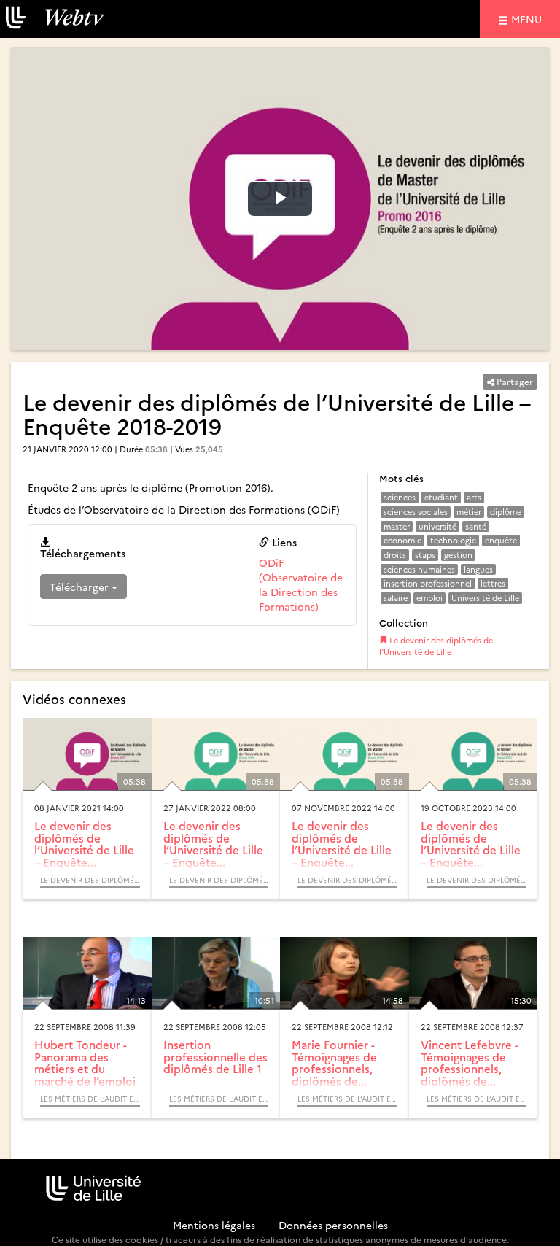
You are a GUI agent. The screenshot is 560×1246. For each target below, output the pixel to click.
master (397, 526)
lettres (493, 583)
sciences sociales (416, 511)
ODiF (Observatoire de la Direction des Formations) (301, 584)
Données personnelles (333, 1225)
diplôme (505, 511)
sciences (400, 497)
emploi (429, 597)
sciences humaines (419, 569)
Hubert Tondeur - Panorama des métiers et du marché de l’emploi (85, 1062)
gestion (458, 554)
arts (474, 497)
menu (528, 18)
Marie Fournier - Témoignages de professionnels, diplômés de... (334, 1062)
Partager (513, 381)
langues (478, 569)
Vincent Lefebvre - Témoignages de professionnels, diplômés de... (469, 1062)
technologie (453, 540)
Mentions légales (214, 1225)
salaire (396, 597)
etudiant (441, 497)
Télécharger (81, 586)
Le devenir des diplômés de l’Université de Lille (436, 646)
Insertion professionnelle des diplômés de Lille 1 (215, 1056)
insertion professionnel (428, 583)
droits (395, 554)
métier (468, 511)
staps (425, 554)
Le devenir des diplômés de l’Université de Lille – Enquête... (84, 844)
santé (475, 526)
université (437, 526)
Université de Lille (485, 597)
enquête (501, 540)
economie (402, 540)
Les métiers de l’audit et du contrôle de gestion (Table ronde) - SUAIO (90, 1099)
